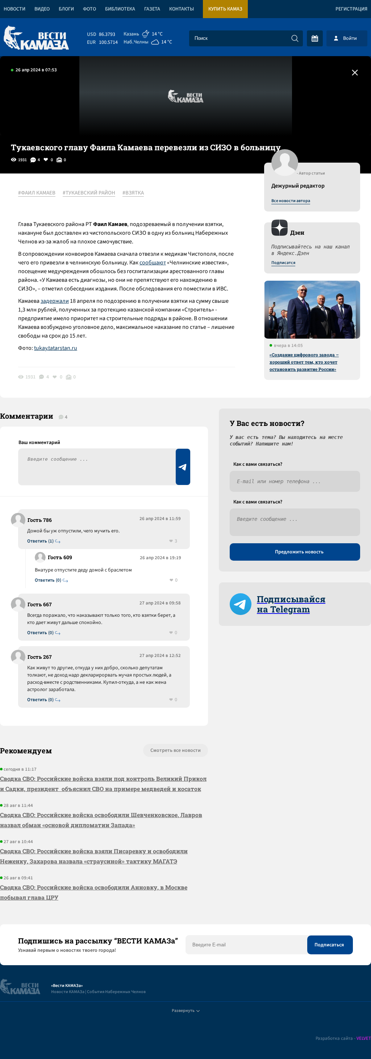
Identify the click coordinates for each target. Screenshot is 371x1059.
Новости (14, 9)
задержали (55, 301)
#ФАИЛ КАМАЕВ (36, 193)
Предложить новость (299, 552)
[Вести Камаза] (36, 38)
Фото (89, 9)
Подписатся (283, 263)
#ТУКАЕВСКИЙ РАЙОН (89, 193)
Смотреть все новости (175, 750)
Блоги (66, 9)
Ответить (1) (40, 541)
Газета (152, 9)
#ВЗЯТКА (133, 193)
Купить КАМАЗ (225, 9)
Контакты (181, 9)
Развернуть (183, 1011)
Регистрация (351, 9)
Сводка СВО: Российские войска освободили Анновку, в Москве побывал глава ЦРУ (93, 892)
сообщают (152, 263)
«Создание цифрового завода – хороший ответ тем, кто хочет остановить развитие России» (304, 362)
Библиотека (120, 9)
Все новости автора (290, 201)
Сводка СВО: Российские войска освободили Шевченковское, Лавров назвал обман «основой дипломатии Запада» (101, 820)
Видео (42, 9)
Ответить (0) (48, 580)
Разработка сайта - (343, 1038)
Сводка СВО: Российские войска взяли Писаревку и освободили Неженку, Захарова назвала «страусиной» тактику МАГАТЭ (94, 856)
